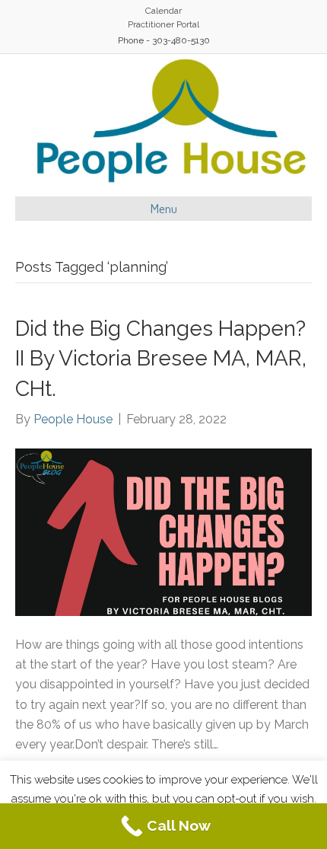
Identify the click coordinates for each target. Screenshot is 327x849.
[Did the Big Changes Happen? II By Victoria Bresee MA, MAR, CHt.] (163, 531)
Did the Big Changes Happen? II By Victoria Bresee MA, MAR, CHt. (160, 358)
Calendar (163, 10)
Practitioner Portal (163, 24)
